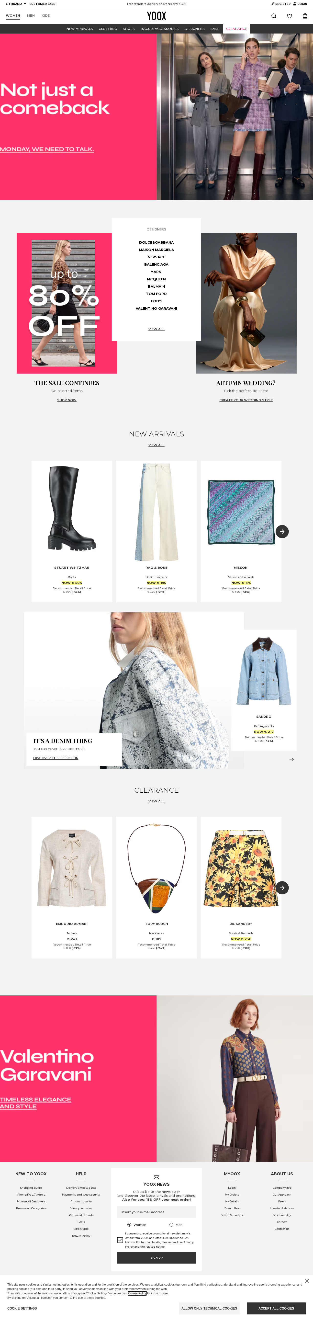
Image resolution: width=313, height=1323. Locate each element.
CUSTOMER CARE (42, 4)
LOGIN (300, 5)
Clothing (108, 29)
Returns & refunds (81, 1215)
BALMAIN (156, 286)
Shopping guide (31, 1187)
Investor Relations (282, 1208)
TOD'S (156, 301)
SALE (215, 29)
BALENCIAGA (156, 264)
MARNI (156, 272)
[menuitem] (13, 16)
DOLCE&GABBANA (156, 242)
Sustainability (282, 1215)
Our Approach (282, 1194)
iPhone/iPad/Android (31, 1194)
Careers (282, 1222)
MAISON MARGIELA (156, 250)
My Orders (232, 1194)
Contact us (282, 1229)
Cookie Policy (137, 1293)
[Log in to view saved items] (289, 16)
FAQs (81, 1222)
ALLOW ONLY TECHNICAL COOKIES (209, 1308)
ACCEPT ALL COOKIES (276, 1308)
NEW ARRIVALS (79, 29)
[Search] (274, 16)
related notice (155, 1246)
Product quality (81, 1201)
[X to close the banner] (307, 1281)
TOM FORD (156, 294)
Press (282, 1201)
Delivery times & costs (81, 1187)
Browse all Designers (31, 1201)
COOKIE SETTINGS (22, 1308)
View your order (81, 1208)
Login (232, 1187)
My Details (232, 1201)
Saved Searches (232, 1215)
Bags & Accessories (160, 29)
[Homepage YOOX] (156, 15)
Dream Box (231, 1208)
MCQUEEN (156, 279)
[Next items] (282, 531)
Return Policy (81, 1235)
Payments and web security (81, 1194)
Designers (195, 29)
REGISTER (283, 4)
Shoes (129, 29)
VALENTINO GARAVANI (156, 308)
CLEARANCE (236, 29)
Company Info (282, 1187)
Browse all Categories (31, 1208)
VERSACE (156, 257)
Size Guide (81, 1229)
